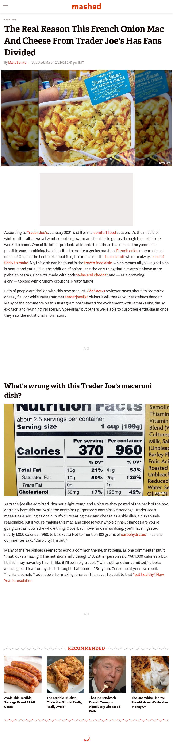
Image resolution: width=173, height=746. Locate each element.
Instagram (164, 163)
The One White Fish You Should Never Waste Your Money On (149, 702)
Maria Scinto (17, 63)
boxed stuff (114, 256)
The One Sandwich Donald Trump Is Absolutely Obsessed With (104, 704)
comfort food (104, 232)
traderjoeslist (76, 297)
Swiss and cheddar (92, 275)
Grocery (10, 20)
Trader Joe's (37, 232)
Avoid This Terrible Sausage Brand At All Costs (19, 702)
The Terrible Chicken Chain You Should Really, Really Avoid (64, 702)
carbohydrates (133, 534)
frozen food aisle (98, 262)
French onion (127, 250)
